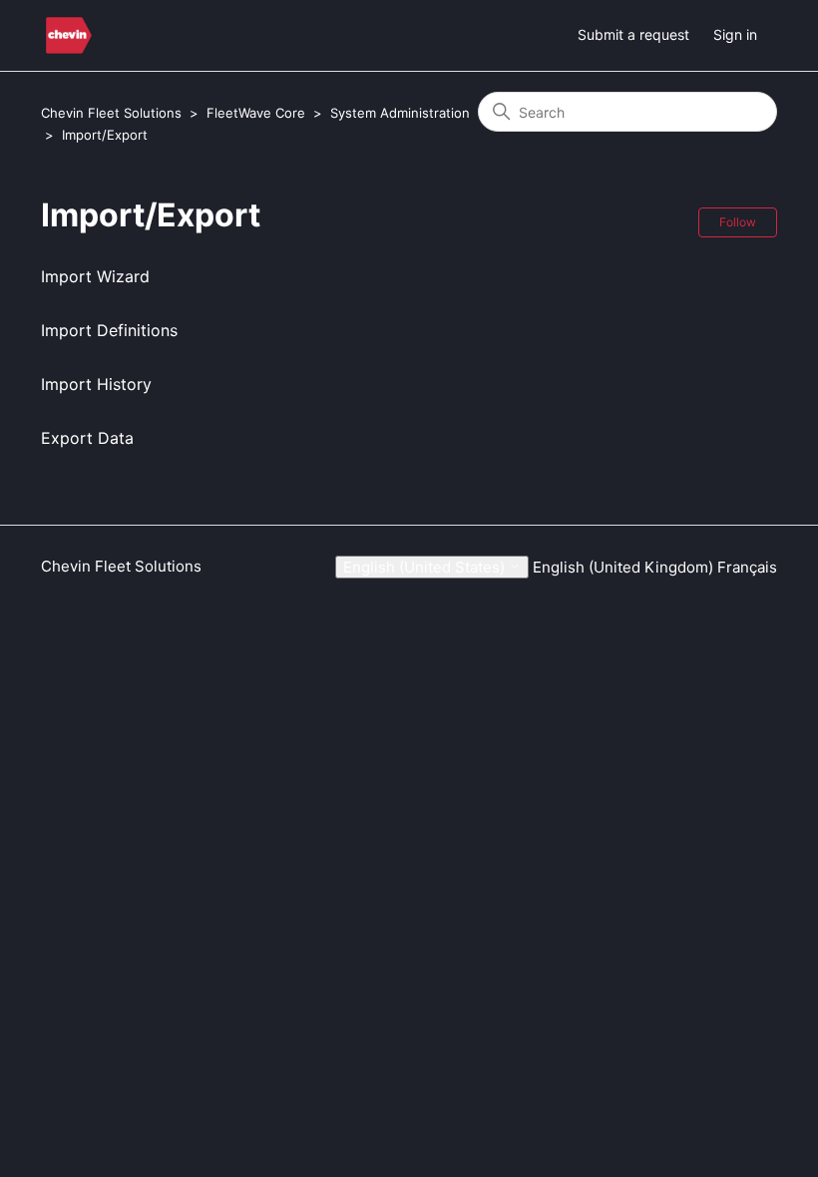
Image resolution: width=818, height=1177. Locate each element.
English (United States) (426, 567)
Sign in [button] (735, 34)
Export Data (87, 438)
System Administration (400, 113)
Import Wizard (95, 276)
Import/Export (105, 135)
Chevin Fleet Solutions (111, 113)
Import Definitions (109, 330)
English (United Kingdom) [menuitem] (625, 567)
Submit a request (633, 34)
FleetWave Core (255, 113)
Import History (96, 384)
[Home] (69, 35)
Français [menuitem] (747, 567)
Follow (737, 221)
